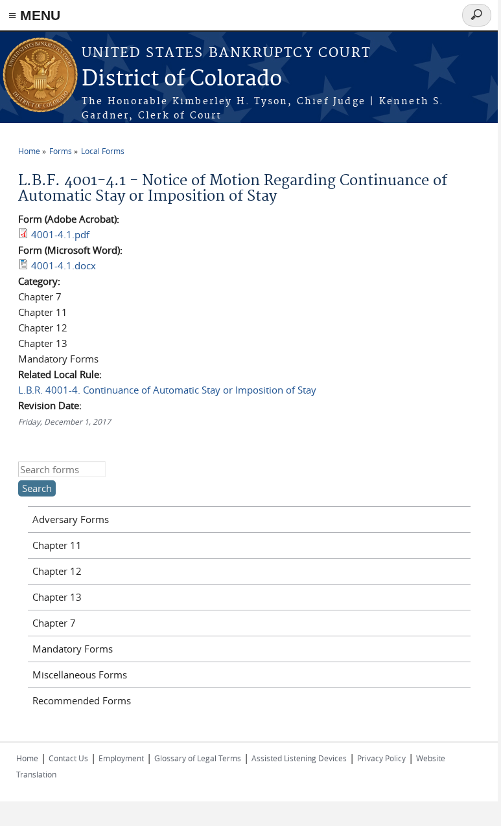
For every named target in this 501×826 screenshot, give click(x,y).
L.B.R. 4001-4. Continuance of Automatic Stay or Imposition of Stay (167, 389)
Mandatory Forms (72, 648)
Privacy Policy (381, 758)
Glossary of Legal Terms (197, 758)
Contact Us (68, 758)
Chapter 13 (57, 596)
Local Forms (102, 151)
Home (29, 151)
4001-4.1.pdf (60, 234)
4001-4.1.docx (63, 265)
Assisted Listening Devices (299, 758)
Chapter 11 (57, 545)
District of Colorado (182, 79)
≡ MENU (34, 15)
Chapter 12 (57, 570)
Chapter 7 (54, 622)
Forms (60, 151)
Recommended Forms (81, 700)
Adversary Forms (70, 519)
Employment (121, 758)
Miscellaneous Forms (79, 674)
